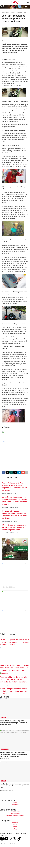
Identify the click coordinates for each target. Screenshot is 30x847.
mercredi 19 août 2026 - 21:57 (8, 758)
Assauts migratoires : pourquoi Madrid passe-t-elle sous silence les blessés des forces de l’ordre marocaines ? (14, 667)
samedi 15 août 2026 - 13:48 (7, 790)
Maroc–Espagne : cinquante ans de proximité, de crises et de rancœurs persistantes (14, 527)
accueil (3, 717)
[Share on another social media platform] (26, 472)
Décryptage (4, 749)
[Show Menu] (2, 2)
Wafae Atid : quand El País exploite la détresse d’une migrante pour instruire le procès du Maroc (14, 642)
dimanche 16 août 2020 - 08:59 (18, 12)
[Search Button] (28, 2)
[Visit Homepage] (15, 2)
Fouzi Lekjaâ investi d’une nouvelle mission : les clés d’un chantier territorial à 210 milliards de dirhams (13, 679)
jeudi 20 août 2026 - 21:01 (7, 727)
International (5, 12)
